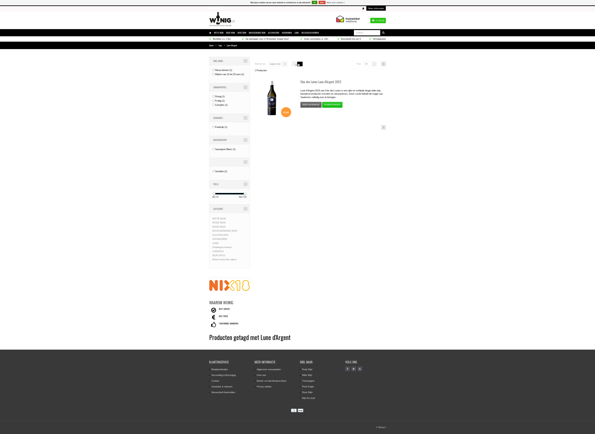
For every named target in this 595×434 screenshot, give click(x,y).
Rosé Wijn (307, 392)
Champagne (308, 380)
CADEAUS (218, 251)
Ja (314, 3)
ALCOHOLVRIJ (273, 32)
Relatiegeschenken (310, 32)
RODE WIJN (230, 32)
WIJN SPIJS (218, 255)
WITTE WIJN (218, 32)
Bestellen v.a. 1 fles (221, 39)
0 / (379, 20)
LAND (296, 32)
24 (366, 64)
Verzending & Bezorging (223, 375)
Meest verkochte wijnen (224, 259)
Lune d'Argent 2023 (320, 81)
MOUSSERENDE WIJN (257, 32)
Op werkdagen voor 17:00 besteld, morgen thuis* (267, 39)
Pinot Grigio (308, 386)
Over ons (261, 375)
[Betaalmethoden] (297, 410)
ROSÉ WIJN (242, 32)
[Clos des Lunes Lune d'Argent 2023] (272, 98)
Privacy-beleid (264, 386)
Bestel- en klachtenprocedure (271, 380)
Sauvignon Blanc (225, 149)
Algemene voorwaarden (269, 369)
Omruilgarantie (379, 39)
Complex (221, 105)
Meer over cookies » (336, 3)
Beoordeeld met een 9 (350, 39)
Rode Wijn (307, 369)
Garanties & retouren (221, 386)
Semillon (221, 171)
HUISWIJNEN (287, 32)
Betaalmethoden (219, 369)
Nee (322, 3)
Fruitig (220, 100)
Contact (215, 380)
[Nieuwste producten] (360, 369)
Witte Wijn (307, 375)
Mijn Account (308, 398)
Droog (220, 96)
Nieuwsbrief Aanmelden (223, 392)
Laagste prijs (275, 64)
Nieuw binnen (223, 70)
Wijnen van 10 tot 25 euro (229, 74)
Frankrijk (221, 127)
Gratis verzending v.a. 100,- (316, 39)
